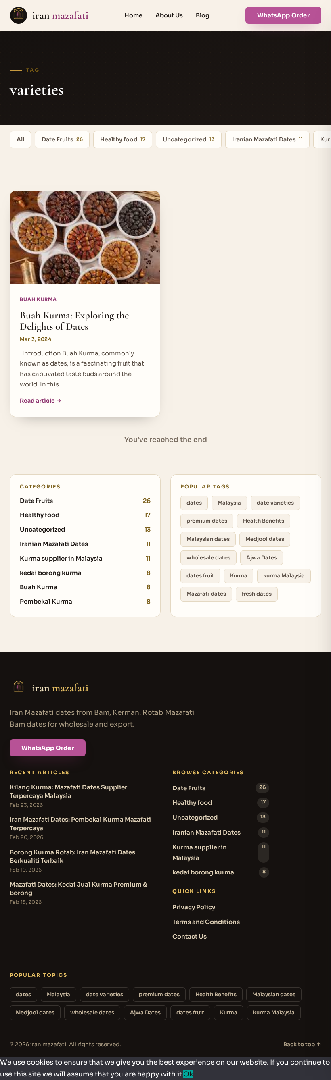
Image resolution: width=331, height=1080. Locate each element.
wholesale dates (208, 557)
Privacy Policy (193, 907)
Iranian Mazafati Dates (267, 139)
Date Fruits (62, 139)
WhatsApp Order (283, 15)
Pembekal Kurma (85, 601)
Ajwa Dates (261, 557)
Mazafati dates (206, 593)
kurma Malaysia (284, 575)
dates (194, 502)
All (20, 139)
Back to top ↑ (302, 1044)
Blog (202, 15)
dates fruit (200, 575)
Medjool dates (264, 539)
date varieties (275, 502)
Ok (188, 1074)
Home (133, 15)
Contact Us (189, 936)
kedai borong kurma (85, 573)
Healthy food (122, 139)
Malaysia (229, 502)
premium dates (206, 520)
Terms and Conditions (206, 922)
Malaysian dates (208, 539)
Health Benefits (263, 520)
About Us (169, 15)
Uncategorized (189, 139)
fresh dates (257, 593)
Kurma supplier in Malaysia (85, 558)
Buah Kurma (85, 587)
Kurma (238, 575)
